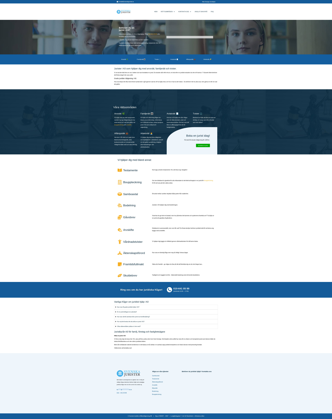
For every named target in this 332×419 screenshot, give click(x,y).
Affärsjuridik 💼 (190, 59)
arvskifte (128, 125)
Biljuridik (154, 388)
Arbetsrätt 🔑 (207, 59)
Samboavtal (155, 375)
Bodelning (155, 391)
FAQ (212, 11)
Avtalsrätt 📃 (174, 59)
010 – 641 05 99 (122, 393)
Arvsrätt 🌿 (124, 59)
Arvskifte (154, 385)
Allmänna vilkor (199, 416)
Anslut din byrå (201, 11)
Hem (155, 11)
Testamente (155, 379)
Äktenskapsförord (157, 382)
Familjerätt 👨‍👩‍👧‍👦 (141, 59)
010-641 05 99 (152, 34)
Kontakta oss (183, 11)
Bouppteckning (156, 394)
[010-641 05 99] (169, 289)
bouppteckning (118, 125)
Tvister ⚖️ (158, 59)
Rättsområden (167, 11)
